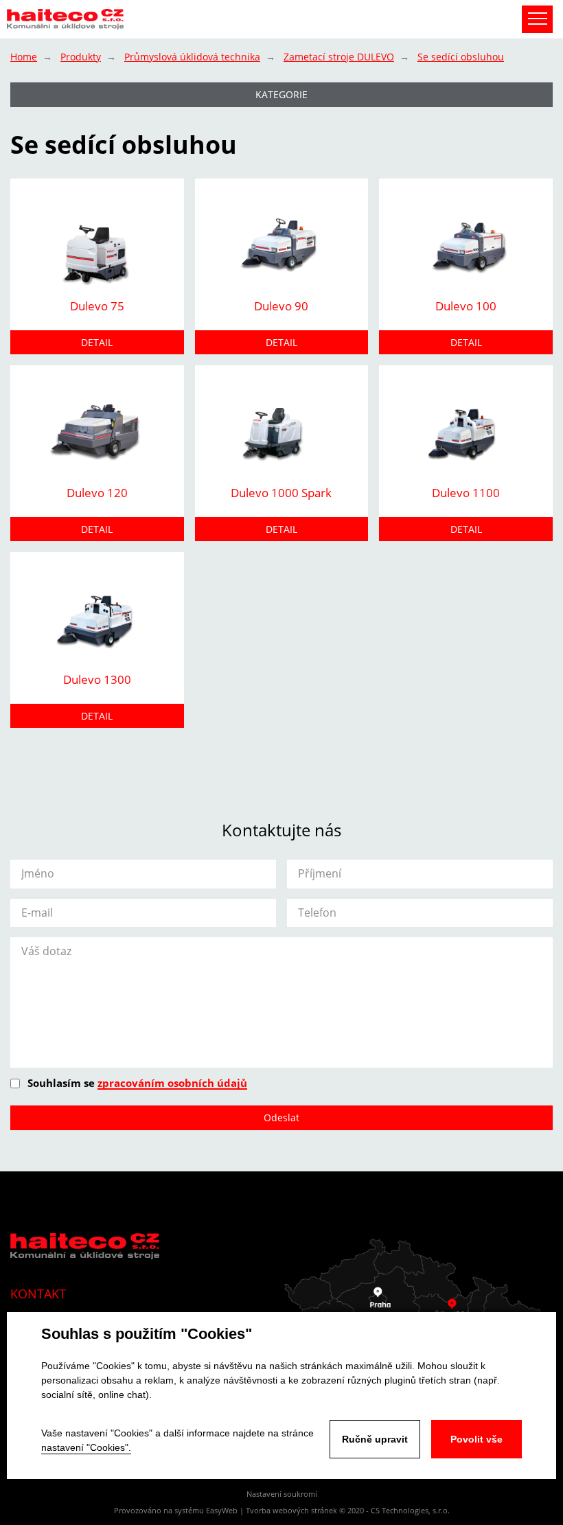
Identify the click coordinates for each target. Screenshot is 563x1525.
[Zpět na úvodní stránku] (65, 19)
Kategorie (281, 94)
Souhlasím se (137, 1083)
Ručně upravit (375, 1439)
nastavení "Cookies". (86, 1447)
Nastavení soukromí (281, 1494)
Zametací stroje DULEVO (339, 56)
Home (23, 56)
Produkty (80, 56)
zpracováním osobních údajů (172, 1083)
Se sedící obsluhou (460, 56)
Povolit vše (476, 1439)
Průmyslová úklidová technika (192, 56)
